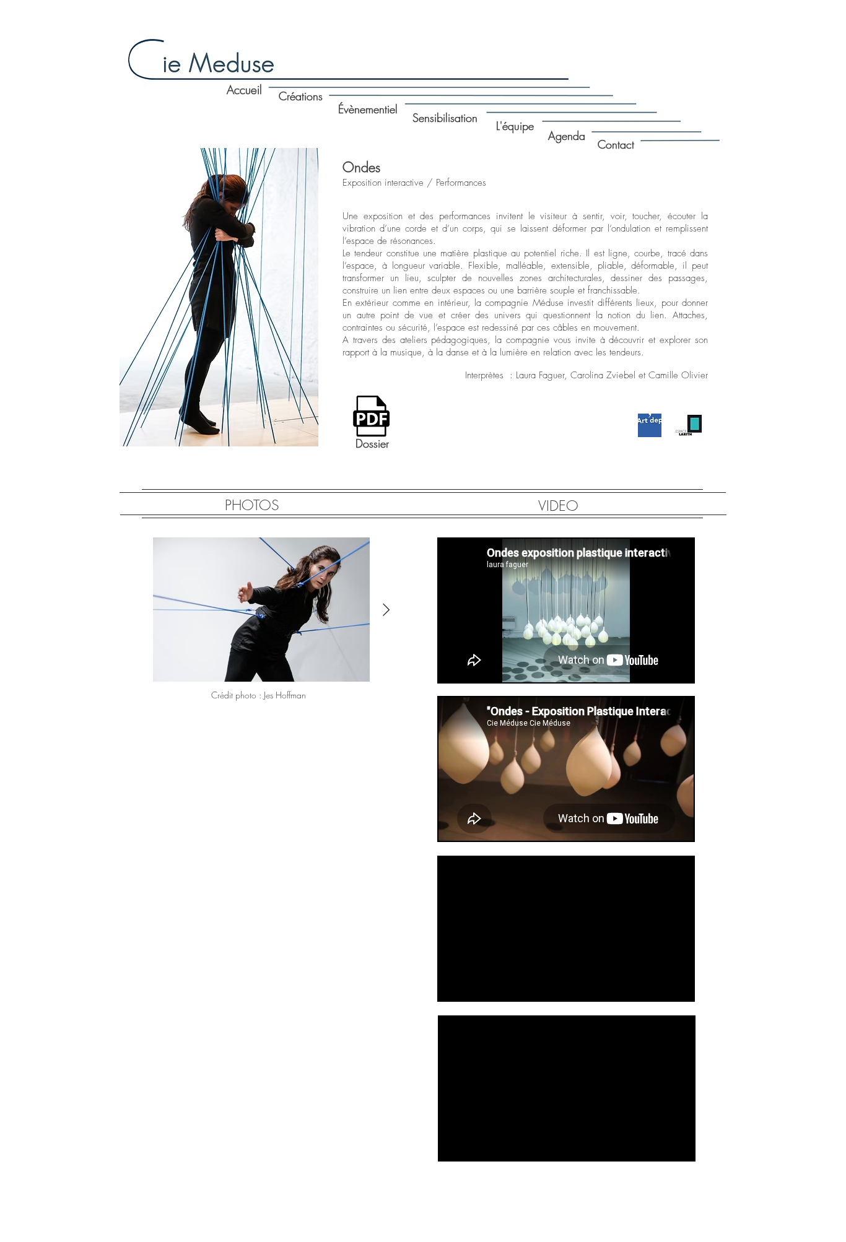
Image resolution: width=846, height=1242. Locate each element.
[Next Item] (386, 610)
